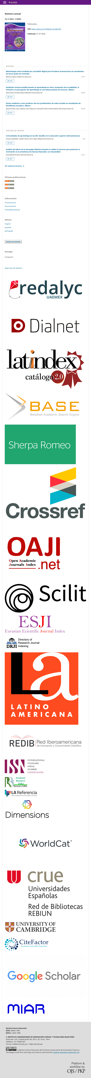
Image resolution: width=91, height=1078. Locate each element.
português (9, 231)
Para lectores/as (10, 203)
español (8, 227)
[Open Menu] (4, 2)
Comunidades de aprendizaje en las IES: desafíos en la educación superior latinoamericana (43, 136)
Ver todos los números (13, 166)
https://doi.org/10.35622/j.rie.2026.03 (46, 29)
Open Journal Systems (13, 268)
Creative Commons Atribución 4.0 (66, 1052)
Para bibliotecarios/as (12, 210)
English (8, 224)
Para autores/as (10, 206)
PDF (11, 81)
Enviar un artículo (13, 242)
